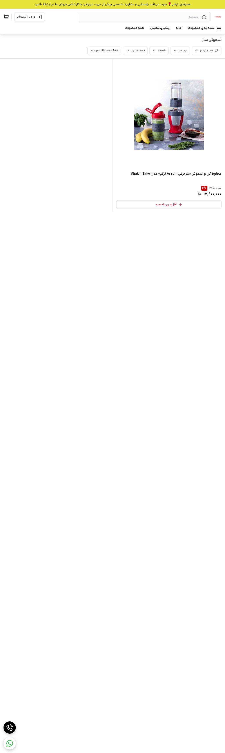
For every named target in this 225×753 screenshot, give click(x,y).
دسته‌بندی (138, 50)
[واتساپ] (10, 743)
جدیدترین (206, 50)
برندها (183, 50)
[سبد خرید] (6, 17)
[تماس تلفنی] (10, 727)
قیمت (162, 50)
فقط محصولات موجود (104, 50)
